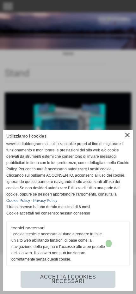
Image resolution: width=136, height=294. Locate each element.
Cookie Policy (18, 200)
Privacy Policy (45, 200)
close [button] (127, 135)
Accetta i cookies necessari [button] (68, 279)
